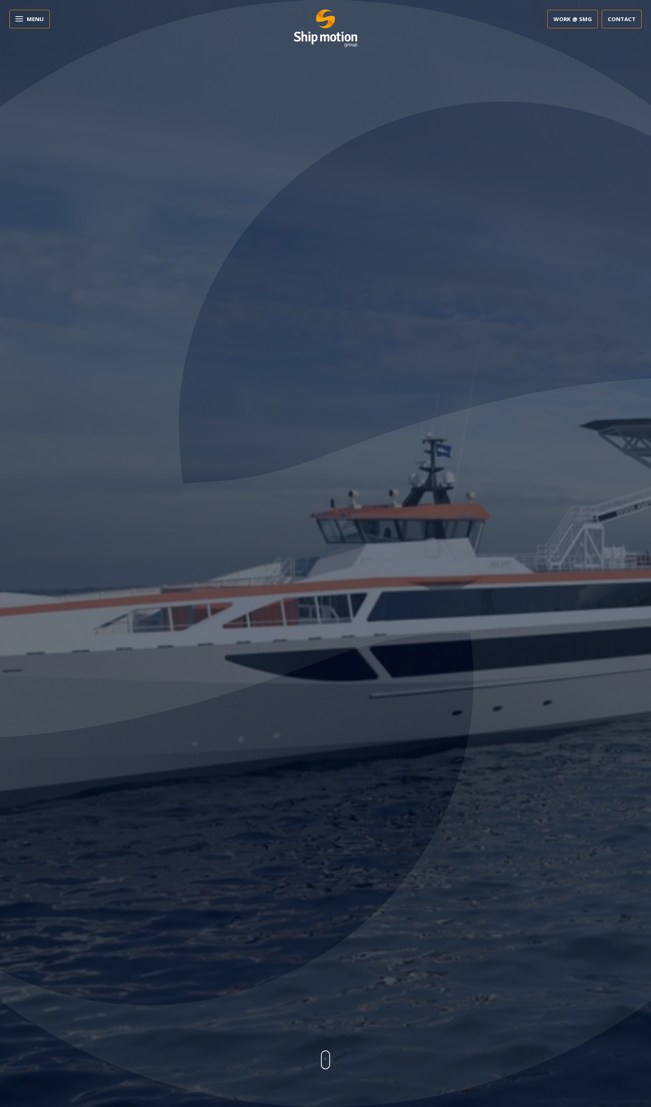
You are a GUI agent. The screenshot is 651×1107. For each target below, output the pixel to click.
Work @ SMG (572, 19)
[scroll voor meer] (325, 1059)
